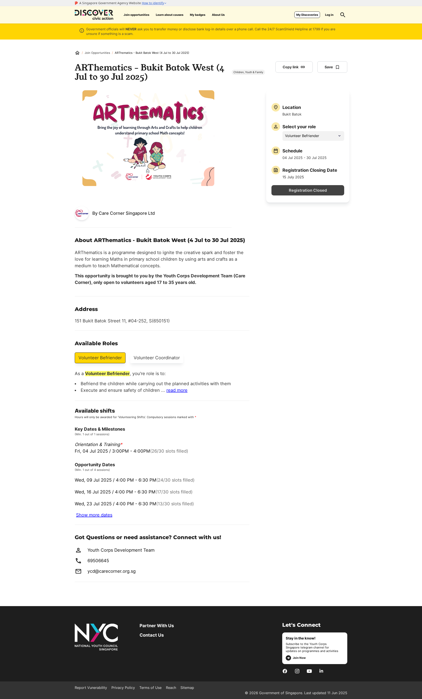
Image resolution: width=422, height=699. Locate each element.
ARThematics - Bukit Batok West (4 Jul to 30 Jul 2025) (152, 52)
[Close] (415, 49)
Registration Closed (308, 190)
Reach (171, 687)
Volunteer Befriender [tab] (100, 357)
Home (77, 52)
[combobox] (313, 136)
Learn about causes (169, 14)
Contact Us (152, 635)
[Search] (342, 14)
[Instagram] (297, 671)
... (174, 390)
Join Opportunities (97, 52)
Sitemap (187, 687)
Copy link (290, 67)
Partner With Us (157, 625)
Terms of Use (150, 687)
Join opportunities (136, 14)
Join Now (299, 657)
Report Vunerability (91, 687)
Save (329, 67)
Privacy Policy (123, 687)
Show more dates (94, 515)
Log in (329, 14)
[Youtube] (309, 671)
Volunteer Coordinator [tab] (157, 357)
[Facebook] (284, 671)
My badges (197, 14)
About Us (218, 14)
